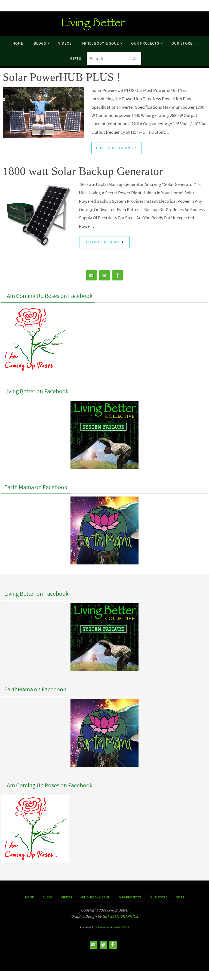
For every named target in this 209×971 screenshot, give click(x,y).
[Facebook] (117, 275)
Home (29, 897)
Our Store (158, 897)
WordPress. (121, 927)
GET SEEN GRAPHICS (120, 916)
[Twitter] (104, 275)
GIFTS (180, 897)
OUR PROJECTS (130, 897)
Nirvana (103, 927)
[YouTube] (91, 275)
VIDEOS (66, 897)
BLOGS (48, 897)
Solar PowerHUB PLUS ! (62, 77)
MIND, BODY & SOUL (95, 897)
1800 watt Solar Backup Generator (83, 171)
